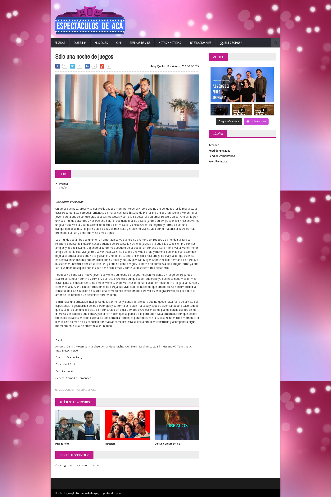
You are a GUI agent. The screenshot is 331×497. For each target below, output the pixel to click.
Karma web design (87, 493)
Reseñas (60, 43)
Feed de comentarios (222, 156)
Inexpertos (110, 443)
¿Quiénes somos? (231, 43)
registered (68, 465)
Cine (119, 43)
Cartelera (80, 43)
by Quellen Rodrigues (166, 66)
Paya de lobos (62, 443)
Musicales (101, 43)
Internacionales (200, 43)
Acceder (214, 145)
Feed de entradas (219, 150)
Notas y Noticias (170, 43)
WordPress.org (218, 161)
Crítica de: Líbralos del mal (167, 443)
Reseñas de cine (140, 43)
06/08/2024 (191, 66)
